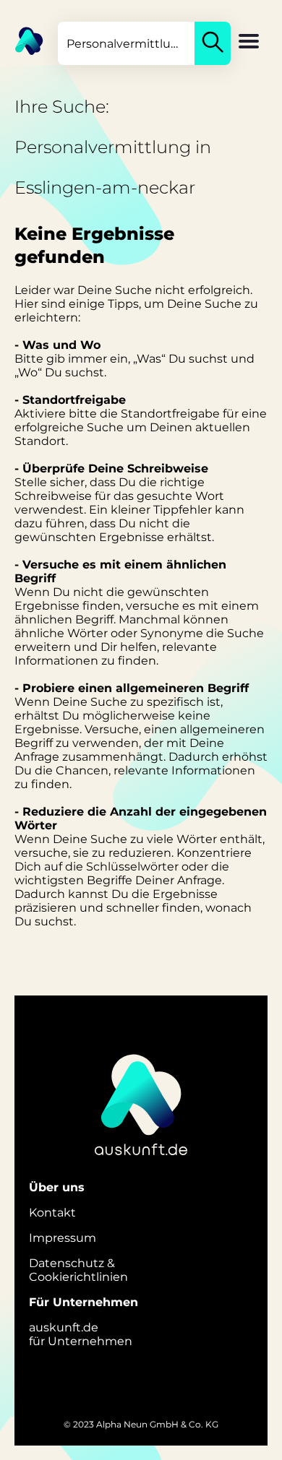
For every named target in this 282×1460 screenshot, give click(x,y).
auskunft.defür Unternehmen (80, 1334)
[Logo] (21, 39)
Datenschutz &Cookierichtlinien (78, 1270)
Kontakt (52, 1212)
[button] (248, 43)
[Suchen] (213, 43)
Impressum (62, 1238)
